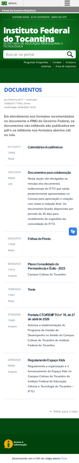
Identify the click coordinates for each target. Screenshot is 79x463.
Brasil (13, 3)
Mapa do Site (59, 17)
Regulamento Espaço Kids (46, 360)
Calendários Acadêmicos (45, 147)
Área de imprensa (66, 66)
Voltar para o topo (65, 411)
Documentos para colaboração (49, 172)
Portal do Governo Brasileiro (19, 10)
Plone (64, 458)
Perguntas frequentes (36, 62)
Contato (56, 62)
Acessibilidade (20, 17)
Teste (31, 289)
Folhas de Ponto (39, 239)
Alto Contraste (40, 17)
